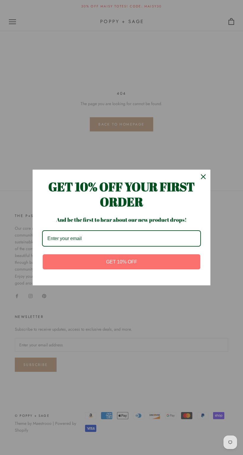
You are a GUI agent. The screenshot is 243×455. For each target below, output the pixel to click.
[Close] (203, 177)
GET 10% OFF (121, 261)
